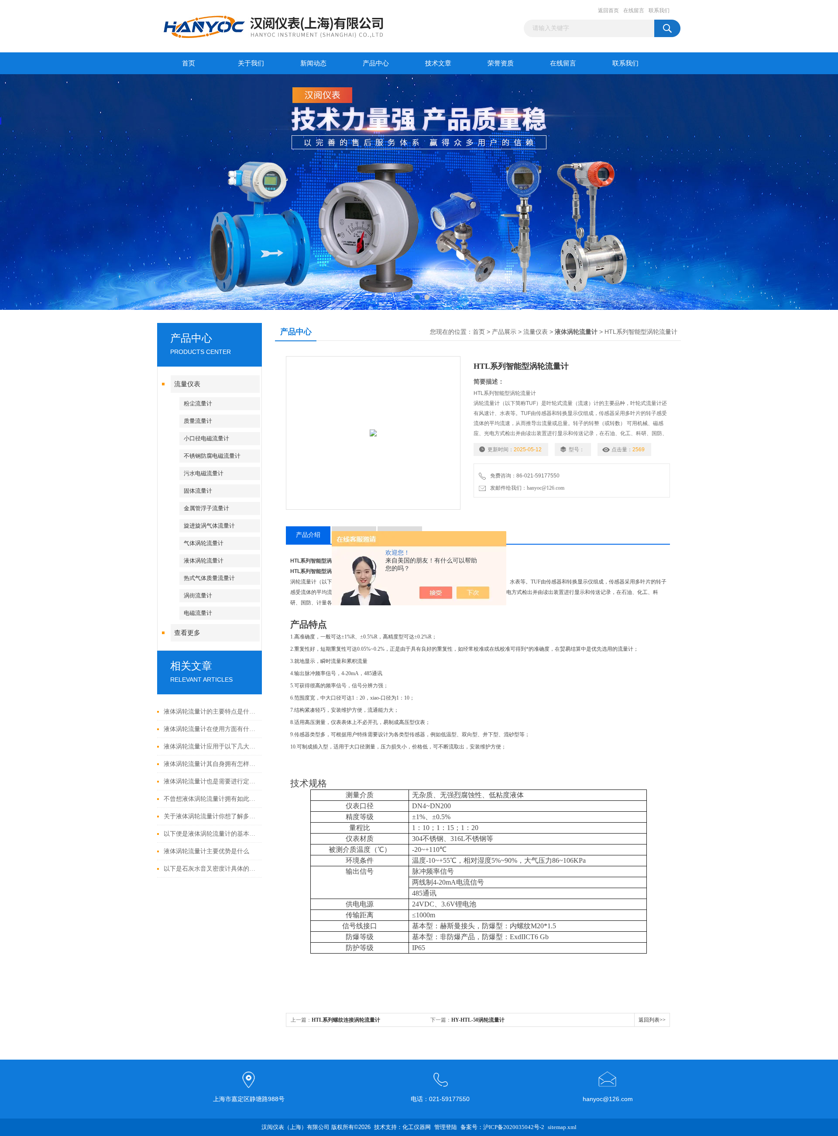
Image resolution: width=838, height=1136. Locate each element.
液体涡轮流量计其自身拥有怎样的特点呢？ (211, 764)
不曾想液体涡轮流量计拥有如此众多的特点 (211, 799)
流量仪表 (187, 384)
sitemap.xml (562, 1127)
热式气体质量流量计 (209, 578)
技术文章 (438, 63)
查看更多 (187, 632)
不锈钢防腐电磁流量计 (212, 456)
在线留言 (633, 10)
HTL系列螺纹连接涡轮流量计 (346, 1020)
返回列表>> (652, 1020)
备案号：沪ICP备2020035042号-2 (502, 1127)
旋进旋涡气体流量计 (209, 525)
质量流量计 (198, 421)
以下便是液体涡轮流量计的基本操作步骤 (211, 834)
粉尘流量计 (198, 403)
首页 (188, 63)
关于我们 (251, 63)
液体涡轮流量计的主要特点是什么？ (211, 711)
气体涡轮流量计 (203, 543)
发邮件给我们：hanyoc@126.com (526, 488)
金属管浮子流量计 (206, 508)
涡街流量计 (198, 595)
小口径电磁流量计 (206, 438)
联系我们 (659, 10)
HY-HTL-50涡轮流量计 (478, 1020)
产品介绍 (308, 535)
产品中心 (376, 63)
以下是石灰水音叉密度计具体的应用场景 (211, 868)
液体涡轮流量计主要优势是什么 (206, 851)
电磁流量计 (198, 613)
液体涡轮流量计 (203, 560)
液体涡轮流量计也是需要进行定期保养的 (211, 781)
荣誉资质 (501, 63)
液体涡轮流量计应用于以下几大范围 (211, 746)
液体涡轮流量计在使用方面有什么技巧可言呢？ (211, 729)
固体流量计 (198, 490)
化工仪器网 (416, 1127)
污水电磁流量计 (203, 473)
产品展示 (504, 332)
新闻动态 (313, 63)
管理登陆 (445, 1127)
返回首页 (608, 10)
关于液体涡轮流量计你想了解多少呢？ (211, 816)
